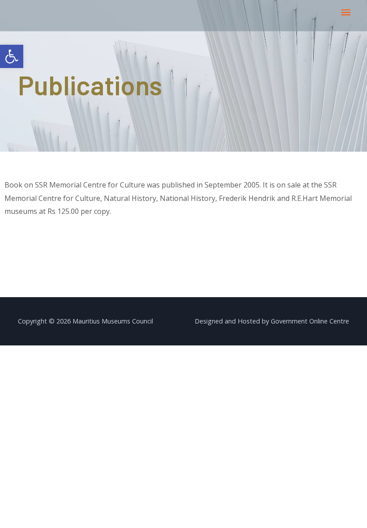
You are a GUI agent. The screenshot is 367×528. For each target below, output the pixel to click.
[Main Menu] (346, 13)
